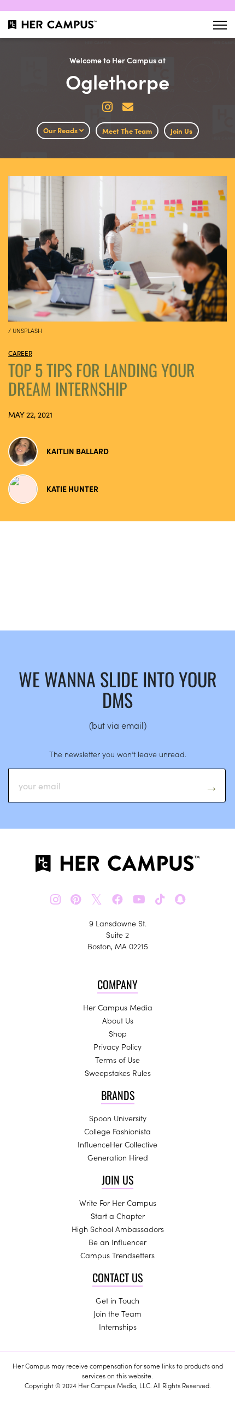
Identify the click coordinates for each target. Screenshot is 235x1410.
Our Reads (61, 130)
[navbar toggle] (220, 25)
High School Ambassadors (118, 1228)
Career (20, 353)
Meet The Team (127, 131)
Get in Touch (117, 1300)
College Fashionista (117, 1131)
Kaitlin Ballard (77, 450)
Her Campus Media (117, 1007)
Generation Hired (117, 1157)
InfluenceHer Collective (117, 1144)
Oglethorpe (117, 81)
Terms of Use (117, 1059)
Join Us (181, 131)
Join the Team (117, 1313)
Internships (118, 1326)
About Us (117, 1020)
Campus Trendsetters (117, 1255)
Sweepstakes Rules (118, 1072)
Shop (118, 1033)
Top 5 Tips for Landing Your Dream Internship (101, 379)
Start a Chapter (118, 1215)
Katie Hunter (72, 488)
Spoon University (117, 1117)
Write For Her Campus (117, 1202)
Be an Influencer (117, 1241)
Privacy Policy (117, 1046)
